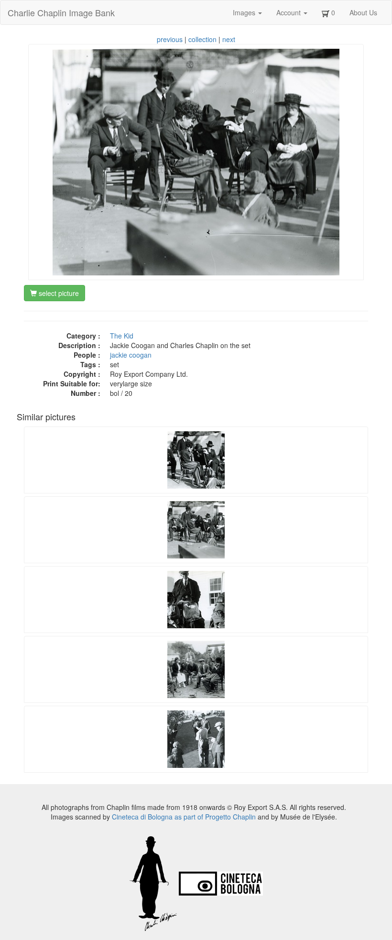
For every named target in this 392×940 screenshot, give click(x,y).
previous (170, 39)
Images (245, 12)
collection (202, 39)
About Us (363, 12)
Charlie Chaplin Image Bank (61, 12)
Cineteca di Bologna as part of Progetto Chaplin (184, 816)
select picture (58, 293)
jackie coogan (131, 355)
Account (289, 12)
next (228, 39)
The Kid (121, 335)
